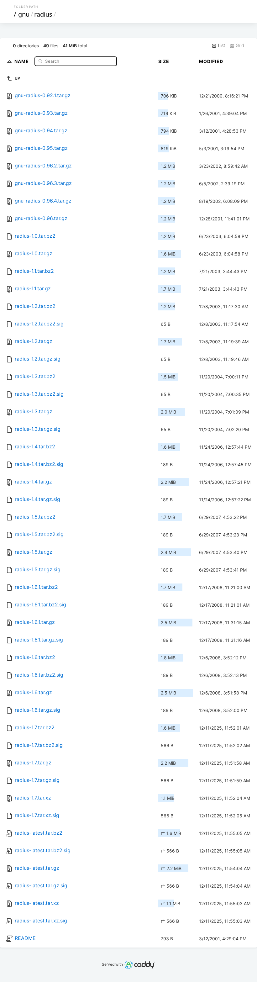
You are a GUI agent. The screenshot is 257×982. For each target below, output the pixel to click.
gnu (23, 14)
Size (163, 61)
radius (43, 14)
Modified (211, 61)
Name (22, 61)
